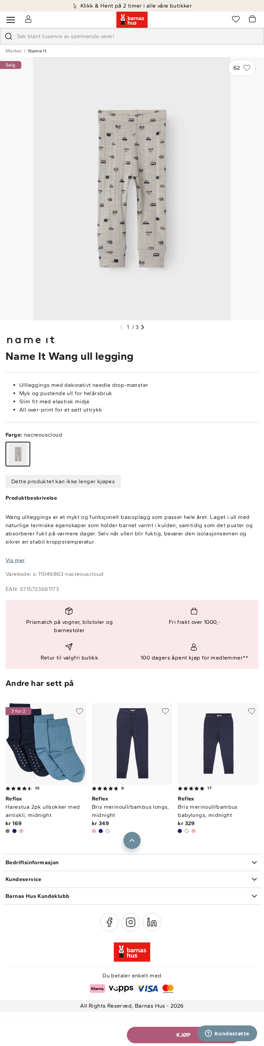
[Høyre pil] (143, 327)
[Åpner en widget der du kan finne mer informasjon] (227, 1034)
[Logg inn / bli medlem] (28, 19)
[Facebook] (109, 922)
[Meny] (10, 20)
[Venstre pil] (121, 327)
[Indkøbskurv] (253, 20)
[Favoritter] (236, 19)
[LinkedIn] (152, 922)
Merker (14, 51)
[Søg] (8, 36)
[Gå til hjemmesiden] (132, 20)
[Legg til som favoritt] (79, 711)
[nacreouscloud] (18, 454)
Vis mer (15, 560)
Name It (37, 51)
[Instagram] (130, 922)
